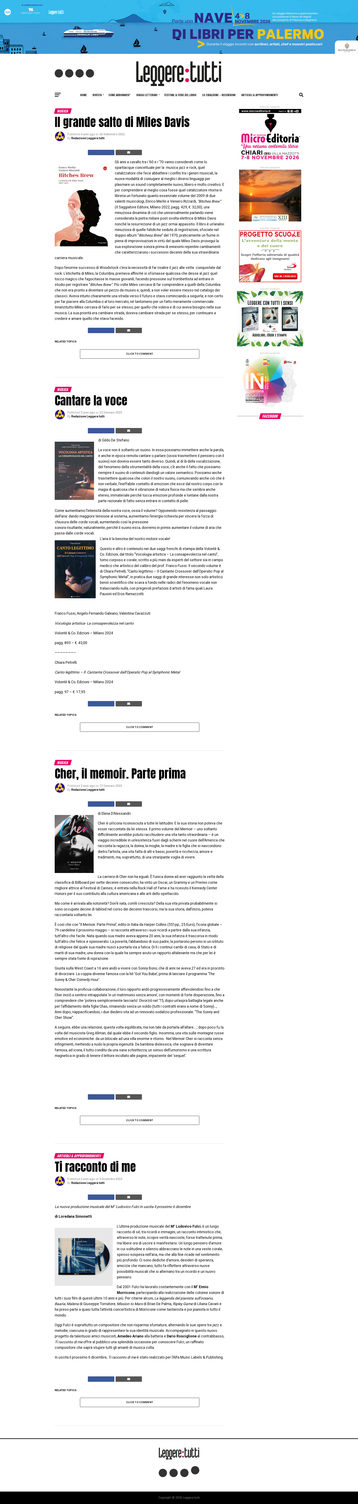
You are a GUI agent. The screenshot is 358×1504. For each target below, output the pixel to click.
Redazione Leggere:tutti (88, 138)
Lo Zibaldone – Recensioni (219, 95)
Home (83, 95)
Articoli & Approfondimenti (259, 95)
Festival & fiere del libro (180, 95)
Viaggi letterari (146, 95)
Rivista (97, 95)
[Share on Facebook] (101, 152)
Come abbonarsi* (120, 95)
